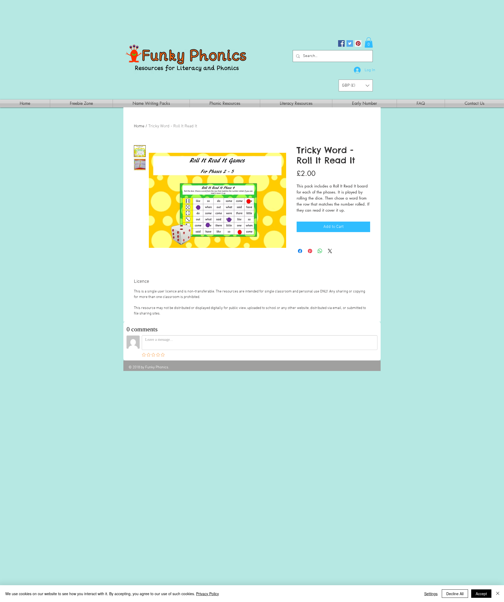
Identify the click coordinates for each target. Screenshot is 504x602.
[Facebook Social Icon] (341, 43)
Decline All (455, 593)
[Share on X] (330, 251)
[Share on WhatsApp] (320, 251)
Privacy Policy (207, 593)
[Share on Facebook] (300, 251)
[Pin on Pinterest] (310, 251)
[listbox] (356, 85)
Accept (481, 593)
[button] (368, 42)
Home (139, 126)
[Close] (498, 593)
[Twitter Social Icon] (349, 43)
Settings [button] (431, 593)
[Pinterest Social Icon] (358, 43)
